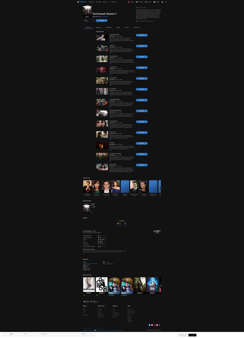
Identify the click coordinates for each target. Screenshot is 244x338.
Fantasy (96, 263)
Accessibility (130, 320)
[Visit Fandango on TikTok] (159, 325)
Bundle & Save (109, 27)
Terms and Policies (113, 330)
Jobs (128, 322)
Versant (11, 333)
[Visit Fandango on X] (154, 325)
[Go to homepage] (82, 2)
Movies (84, 310)
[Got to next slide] (161, 188)
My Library (100, 308)
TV (83, 312)
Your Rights (83, 333)
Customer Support (131, 312)
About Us (129, 308)
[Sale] (89, 285)
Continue (192, 335)
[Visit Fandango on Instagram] (157, 325)
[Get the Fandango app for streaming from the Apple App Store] (86, 301)
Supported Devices (131, 310)
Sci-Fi (88, 263)
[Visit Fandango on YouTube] (152, 325)
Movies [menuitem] (104, 2)
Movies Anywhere (116, 314)
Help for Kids (120, 330)
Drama (84, 263)
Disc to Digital (115, 312)
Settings (99, 312)
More (111, 42)
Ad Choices (85, 330)
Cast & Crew (98, 27)
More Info (127, 27)
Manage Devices (101, 314)
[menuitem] (148, 2)
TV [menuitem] (109, 2)
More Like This (137, 27)
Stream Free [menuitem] (91, 2)
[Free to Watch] (114, 285)
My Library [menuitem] (114, 2)
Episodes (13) (88, 27)
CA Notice (107, 330)
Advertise (129, 318)
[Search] (166, 2)
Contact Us (130, 316)
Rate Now (125, 225)
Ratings (118, 27)
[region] (122, 335)
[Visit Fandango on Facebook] (149, 325)
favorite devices (150, 21)
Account (99, 310)
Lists (113, 308)
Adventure (92, 263)
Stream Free (85, 314)
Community (119, 225)
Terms (25, 333)
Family (114, 310)
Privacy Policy (90, 330)
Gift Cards (114, 316)
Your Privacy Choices (100, 330)
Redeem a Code (101, 316)
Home (84, 308)
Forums (129, 314)
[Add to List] (91, 212)
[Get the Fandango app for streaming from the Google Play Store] (94, 301)
